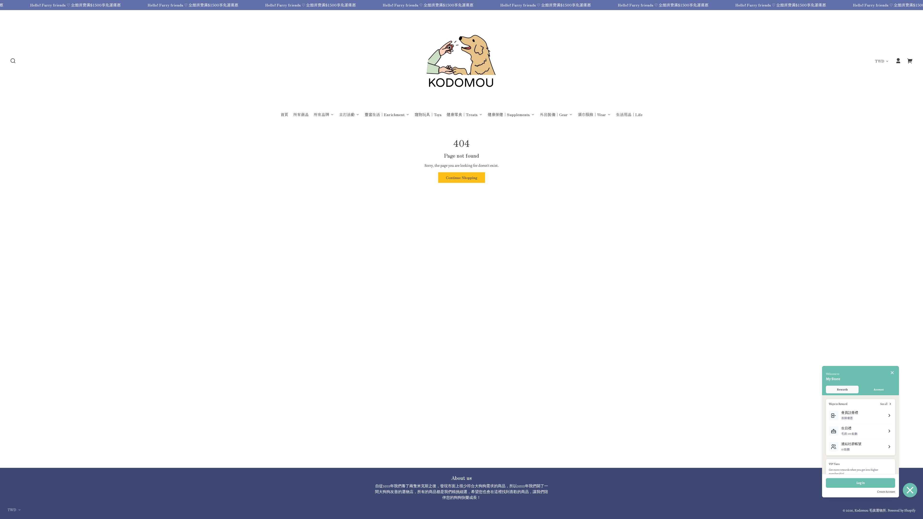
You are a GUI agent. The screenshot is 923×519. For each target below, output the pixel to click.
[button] (13, 61)
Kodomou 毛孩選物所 (870, 510)
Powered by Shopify (901, 510)
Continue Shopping (461, 177)
